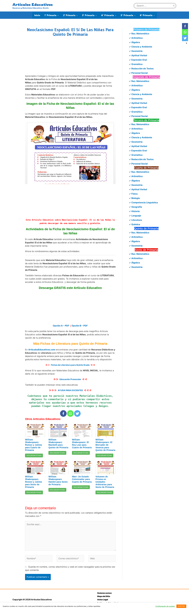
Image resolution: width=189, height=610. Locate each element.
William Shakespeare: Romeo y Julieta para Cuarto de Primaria (33, 444)
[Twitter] (77, 413)
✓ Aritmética (136, 38)
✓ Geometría (136, 51)
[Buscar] (174, 6)
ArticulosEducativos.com (41, 349)
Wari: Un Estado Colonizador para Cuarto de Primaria (82, 479)
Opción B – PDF (80, 325)
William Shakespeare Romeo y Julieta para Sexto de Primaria (33, 481)
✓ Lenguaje (135, 215)
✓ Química (134, 224)
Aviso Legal (102, 600)
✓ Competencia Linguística (143, 202)
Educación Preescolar (70, 379)
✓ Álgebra (134, 42)
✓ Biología (134, 198)
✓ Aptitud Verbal (138, 55)
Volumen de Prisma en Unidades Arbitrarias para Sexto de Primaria (104, 481)
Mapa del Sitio (103, 596)
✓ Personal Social (138, 73)
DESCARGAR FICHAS (33, 455)
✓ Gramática (136, 64)
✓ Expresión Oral (138, 60)
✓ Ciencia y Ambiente (140, 46)
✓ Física (133, 193)
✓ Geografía (135, 207)
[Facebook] (63, 413)
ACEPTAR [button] (181, 606)
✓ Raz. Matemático (139, 33)
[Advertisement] (70, 57)
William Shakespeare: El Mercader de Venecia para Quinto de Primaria (105, 444)
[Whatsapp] (70, 413)
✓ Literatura (135, 220)
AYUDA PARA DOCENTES (70, 390)
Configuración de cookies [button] (165, 606)
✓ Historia (134, 211)
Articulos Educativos (32, 4)
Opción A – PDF (61, 325)
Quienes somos (104, 593)
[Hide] (186, 43)
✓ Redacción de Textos (141, 68)
